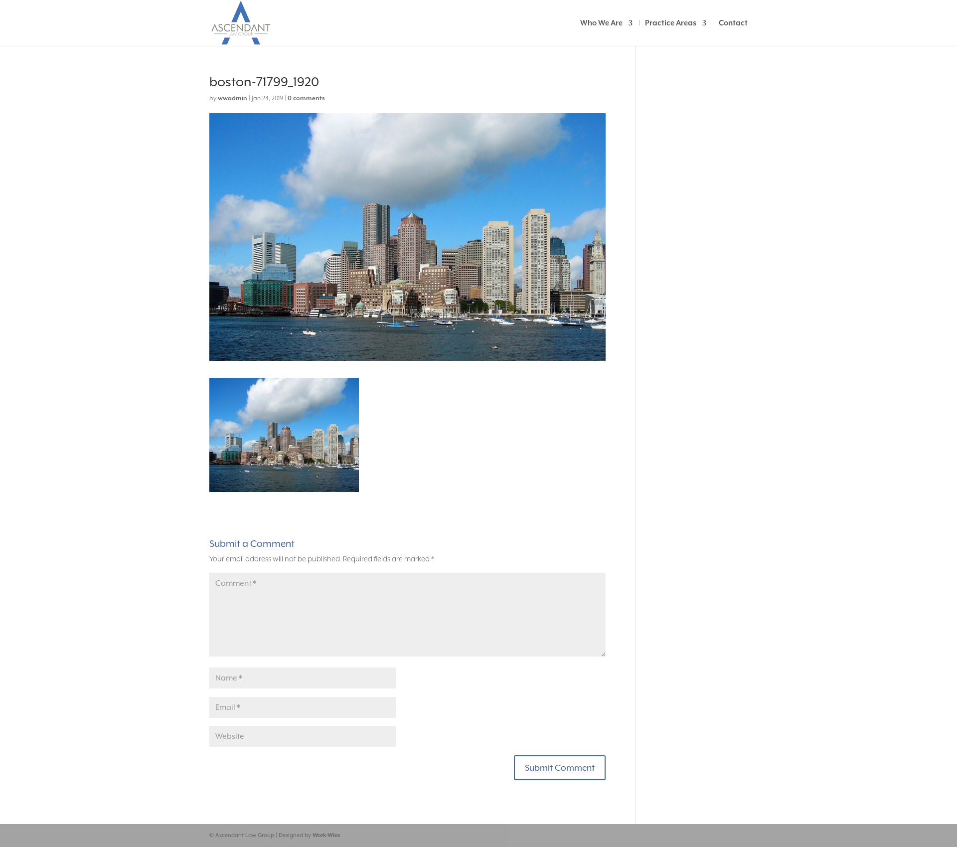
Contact (733, 23)
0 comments (306, 98)
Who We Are (601, 23)
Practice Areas (670, 23)
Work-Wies (326, 835)
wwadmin (232, 98)
